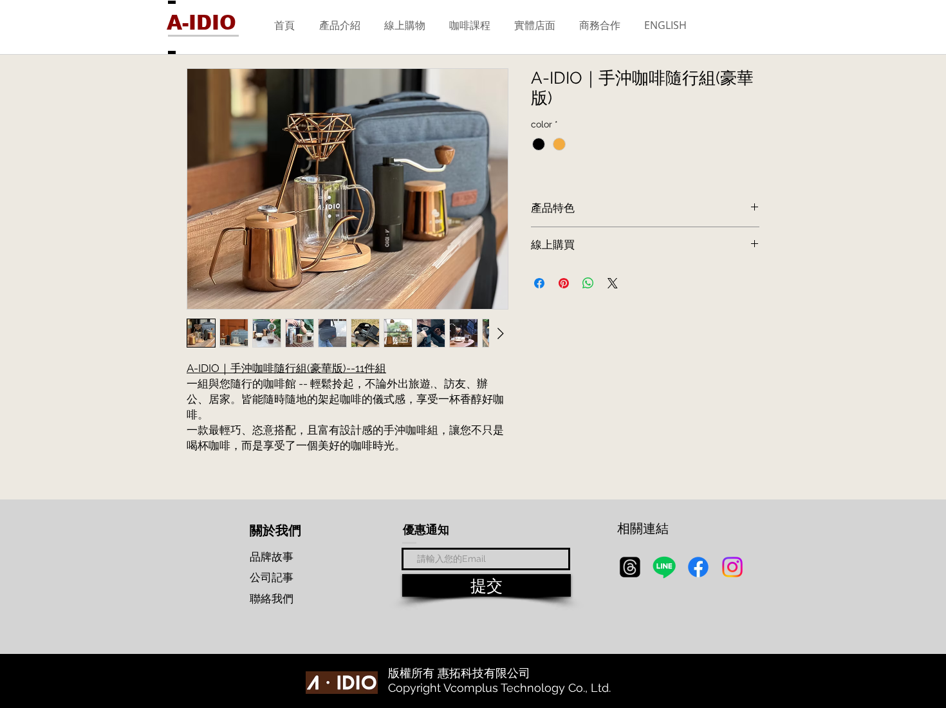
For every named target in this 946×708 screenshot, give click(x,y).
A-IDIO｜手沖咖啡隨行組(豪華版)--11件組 (286, 368)
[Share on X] (612, 283)
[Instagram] (732, 567)
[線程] (630, 567)
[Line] (664, 567)
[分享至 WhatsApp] (588, 283)
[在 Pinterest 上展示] (563, 283)
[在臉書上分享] (539, 283)
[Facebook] (698, 567)
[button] (339, 25)
